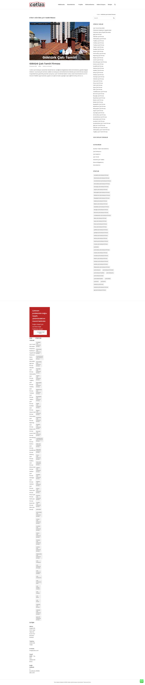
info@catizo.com (34, 650)
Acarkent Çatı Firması (98, 121)
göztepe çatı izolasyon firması (101, 232)
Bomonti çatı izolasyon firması (101, 212)
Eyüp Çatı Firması (97, 87)
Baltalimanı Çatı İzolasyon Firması (102, 195)
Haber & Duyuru (101, 4)
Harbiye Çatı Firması (98, 74)
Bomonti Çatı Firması (98, 93)
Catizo (98, 14)
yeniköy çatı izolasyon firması (101, 264)
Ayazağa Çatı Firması (98, 113)
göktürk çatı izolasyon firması (101, 229)
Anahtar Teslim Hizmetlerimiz (101, 149)
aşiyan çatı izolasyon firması (100, 189)
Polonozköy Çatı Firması (99, 53)
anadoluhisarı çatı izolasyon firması (102, 181)
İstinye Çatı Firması (98, 72)
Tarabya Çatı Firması (98, 45)
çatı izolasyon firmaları (108, 270)
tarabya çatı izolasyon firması (101, 261)
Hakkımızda (61, 4)
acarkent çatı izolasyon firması (101, 175)
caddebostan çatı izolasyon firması (102, 215)
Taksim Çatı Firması (98, 47)
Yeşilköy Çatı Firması (98, 41)
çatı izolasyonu (110, 272)
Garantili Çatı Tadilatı (43, 23)
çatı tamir (96, 281)
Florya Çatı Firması (98, 83)
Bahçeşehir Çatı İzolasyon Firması (102, 192)
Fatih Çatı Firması (97, 85)
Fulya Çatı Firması (97, 81)
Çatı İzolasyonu (97, 151)
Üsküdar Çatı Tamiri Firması (100, 127)
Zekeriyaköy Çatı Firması (99, 38)
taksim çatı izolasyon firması (100, 258)
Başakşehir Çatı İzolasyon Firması (101, 198)
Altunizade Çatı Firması (99, 119)
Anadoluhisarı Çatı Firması (100, 117)
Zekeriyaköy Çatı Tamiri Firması (101, 129)
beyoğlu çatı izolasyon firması (101, 209)
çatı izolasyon (97, 270)
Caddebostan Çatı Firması (100, 91)
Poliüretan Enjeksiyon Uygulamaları (102, 30)
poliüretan (96, 247)
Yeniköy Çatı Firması (98, 43)
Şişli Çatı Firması (97, 34)
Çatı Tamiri (33, 23)
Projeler (81, 4)
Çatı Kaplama (96, 154)
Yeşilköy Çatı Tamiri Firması (100, 132)
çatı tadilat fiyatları (98, 278)
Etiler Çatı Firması (97, 89)
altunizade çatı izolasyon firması (101, 178)
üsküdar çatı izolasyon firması (101, 287)
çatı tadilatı (107, 278)
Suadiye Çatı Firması (98, 49)
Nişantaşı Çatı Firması (98, 55)
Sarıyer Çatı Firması (98, 51)
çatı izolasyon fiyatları (99, 272)
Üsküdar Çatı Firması (98, 36)
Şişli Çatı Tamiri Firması (99, 125)
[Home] (37, 4)
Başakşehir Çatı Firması (99, 104)
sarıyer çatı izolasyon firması (100, 252)
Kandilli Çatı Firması (98, 66)
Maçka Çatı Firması (98, 58)
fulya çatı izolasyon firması (100, 227)
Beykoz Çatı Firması (98, 100)
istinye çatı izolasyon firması (100, 238)
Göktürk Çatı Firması (98, 79)
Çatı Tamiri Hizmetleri (99, 28)
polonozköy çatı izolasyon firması (101, 250)
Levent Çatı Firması (98, 60)
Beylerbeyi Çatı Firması (99, 98)
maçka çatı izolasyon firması (101, 244)
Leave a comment (47, 66)
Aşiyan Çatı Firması (98, 110)
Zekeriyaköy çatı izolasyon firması (102, 267)
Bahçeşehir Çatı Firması (99, 108)
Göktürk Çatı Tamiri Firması (44, 63)
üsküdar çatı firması (98, 284)
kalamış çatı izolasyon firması (101, 241)
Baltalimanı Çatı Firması (99, 106)
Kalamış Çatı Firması (98, 68)
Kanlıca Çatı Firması (98, 64)
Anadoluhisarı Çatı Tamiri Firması (101, 123)
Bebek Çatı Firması (98, 102)
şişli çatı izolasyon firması (100, 290)
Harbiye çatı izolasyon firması (101, 235)
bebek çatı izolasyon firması (100, 201)
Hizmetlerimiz (71, 4)
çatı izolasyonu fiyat (98, 275)
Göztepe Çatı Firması (98, 77)
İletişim (110, 4)
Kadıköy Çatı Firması (98, 70)
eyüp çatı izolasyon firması (100, 221)
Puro (90, 682)
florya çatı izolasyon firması (100, 224)
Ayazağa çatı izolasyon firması (101, 186)
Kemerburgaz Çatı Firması (100, 62)
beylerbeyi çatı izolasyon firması (101, 206)
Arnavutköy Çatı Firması (99, 115)
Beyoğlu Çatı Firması (98, 96)
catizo (39, 66)
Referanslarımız (89, 4)
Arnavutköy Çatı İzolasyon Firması (102, 183)
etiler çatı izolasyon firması (100, 218)
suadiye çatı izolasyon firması (101, 255)
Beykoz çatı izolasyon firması (100, 204)
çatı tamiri (103, 281)
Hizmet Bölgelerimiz (54, 23)
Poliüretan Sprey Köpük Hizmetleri (102, 32)
